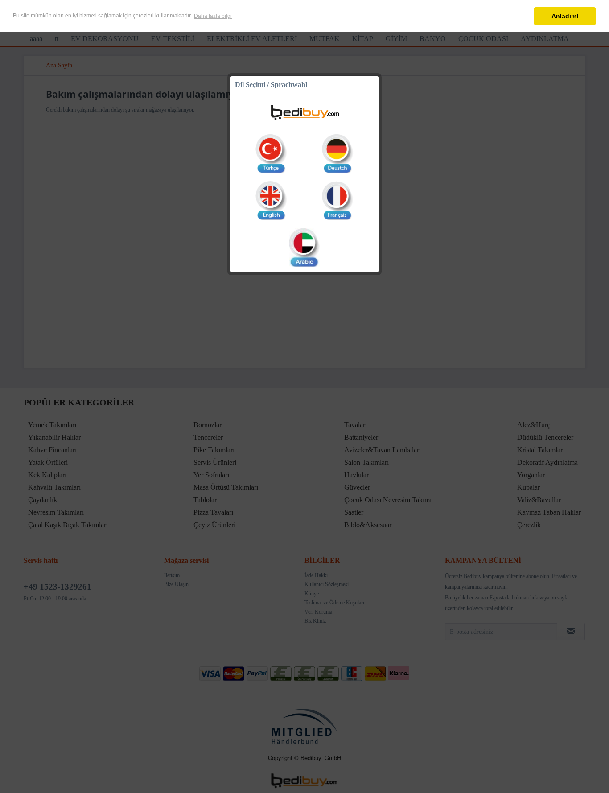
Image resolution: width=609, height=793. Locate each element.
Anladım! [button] (565, 16)
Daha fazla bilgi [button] (213, 16)
